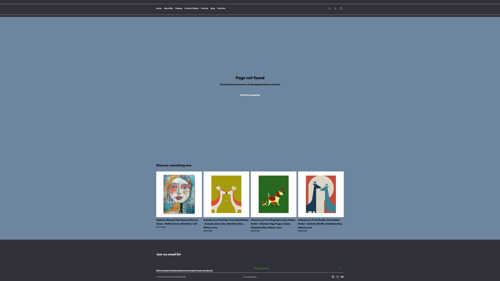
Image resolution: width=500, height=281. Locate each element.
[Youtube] (342, 276)
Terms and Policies (250, 277)
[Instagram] (337, 276)
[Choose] (198, 213)
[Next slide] (198, 194)
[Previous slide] (160, 194)
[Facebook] (333, 276)
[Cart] (341, 8)
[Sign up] (340, 268)
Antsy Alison (166, 277)
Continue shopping (250, 94)
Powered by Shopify (179, 277)
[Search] (330, 8)
